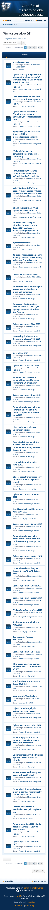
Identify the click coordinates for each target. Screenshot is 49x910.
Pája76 (30, 612)
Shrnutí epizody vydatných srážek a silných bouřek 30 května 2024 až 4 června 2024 (26, 173)
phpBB (18, 896)
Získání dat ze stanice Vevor (25, 274)
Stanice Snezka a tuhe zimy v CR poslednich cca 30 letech (27, 773)
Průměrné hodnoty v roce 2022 (29, 851)
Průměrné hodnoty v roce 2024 (29, 126)
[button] (41, 47)
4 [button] (33, 47)
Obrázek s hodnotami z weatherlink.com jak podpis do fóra (27, 809)
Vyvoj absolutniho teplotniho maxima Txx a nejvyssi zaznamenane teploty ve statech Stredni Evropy (27, 446)
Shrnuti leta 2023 (20, 353)
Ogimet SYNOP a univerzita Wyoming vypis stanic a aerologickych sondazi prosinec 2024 (27, 115)
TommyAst (32, 85)
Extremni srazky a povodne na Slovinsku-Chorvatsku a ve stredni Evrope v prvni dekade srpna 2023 (26, 411)
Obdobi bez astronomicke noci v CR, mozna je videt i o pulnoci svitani (27, 480)
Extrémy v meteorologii (27, 106)
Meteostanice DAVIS (26, 703)
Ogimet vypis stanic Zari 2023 (26, 365)
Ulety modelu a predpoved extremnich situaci (24, 428)
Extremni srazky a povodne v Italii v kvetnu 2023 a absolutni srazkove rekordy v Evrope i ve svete (26, 540)
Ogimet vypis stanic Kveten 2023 (27, 556)
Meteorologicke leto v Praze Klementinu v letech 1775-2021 (26, 337)
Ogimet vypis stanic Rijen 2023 (26, 324)
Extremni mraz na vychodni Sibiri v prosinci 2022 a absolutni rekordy (28, 757)
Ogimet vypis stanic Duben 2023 (27, 585)
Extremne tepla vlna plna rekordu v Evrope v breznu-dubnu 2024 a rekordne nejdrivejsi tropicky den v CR (25, 226)
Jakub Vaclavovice (34, 65)
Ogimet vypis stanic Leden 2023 (27, 725)
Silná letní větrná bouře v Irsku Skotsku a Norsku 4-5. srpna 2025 (27, 98)
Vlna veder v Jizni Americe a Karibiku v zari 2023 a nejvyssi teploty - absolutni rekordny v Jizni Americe (26, 308)
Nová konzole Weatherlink (25, 696)
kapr (29, 698)
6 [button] (38, 47)
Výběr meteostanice (22, 242)
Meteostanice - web (25, 281)
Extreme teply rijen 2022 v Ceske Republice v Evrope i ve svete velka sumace (27, 827)
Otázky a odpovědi (25, 249)
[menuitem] (8, 20)
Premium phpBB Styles (33, 888)
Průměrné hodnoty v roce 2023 (29, 331)
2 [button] (28, 47)
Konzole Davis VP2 (21, 62)
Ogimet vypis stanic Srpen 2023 (27, 395)
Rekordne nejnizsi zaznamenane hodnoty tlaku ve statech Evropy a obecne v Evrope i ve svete (27, 257)
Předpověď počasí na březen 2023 (27, 610)
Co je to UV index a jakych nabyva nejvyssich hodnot (24, 709)
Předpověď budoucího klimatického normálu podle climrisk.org (26, 154)
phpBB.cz (31, 902)
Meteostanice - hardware (27, 691)
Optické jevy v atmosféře (27, 489)
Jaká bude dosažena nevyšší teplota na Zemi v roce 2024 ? (25, 209)
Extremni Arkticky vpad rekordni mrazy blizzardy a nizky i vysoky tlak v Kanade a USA (27, 792)
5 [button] (36, 47)
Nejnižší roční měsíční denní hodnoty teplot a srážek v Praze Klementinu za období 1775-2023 (27, 191)
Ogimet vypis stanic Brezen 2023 (27, 598)
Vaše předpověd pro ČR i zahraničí (30, 217)
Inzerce (21, 69)
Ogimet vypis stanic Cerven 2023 (27, 524)
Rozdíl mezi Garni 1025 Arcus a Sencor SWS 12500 (26, 682)
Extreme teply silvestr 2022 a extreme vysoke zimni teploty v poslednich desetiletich (27, 740)
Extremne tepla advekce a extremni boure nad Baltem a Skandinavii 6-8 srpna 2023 (26, 380)
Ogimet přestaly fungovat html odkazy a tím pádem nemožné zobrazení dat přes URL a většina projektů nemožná (27, 78)
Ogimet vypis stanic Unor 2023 (26, 651)
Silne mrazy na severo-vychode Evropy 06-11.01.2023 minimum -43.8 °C (27, 667)
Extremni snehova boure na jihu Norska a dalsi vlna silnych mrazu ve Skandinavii (27, 289)
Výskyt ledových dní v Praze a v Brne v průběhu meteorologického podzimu (26, 134)
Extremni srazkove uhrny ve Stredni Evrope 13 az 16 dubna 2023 (26, 571)
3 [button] (30, 47)
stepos (30, 686)
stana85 (31, 245)
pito (29, 277)
